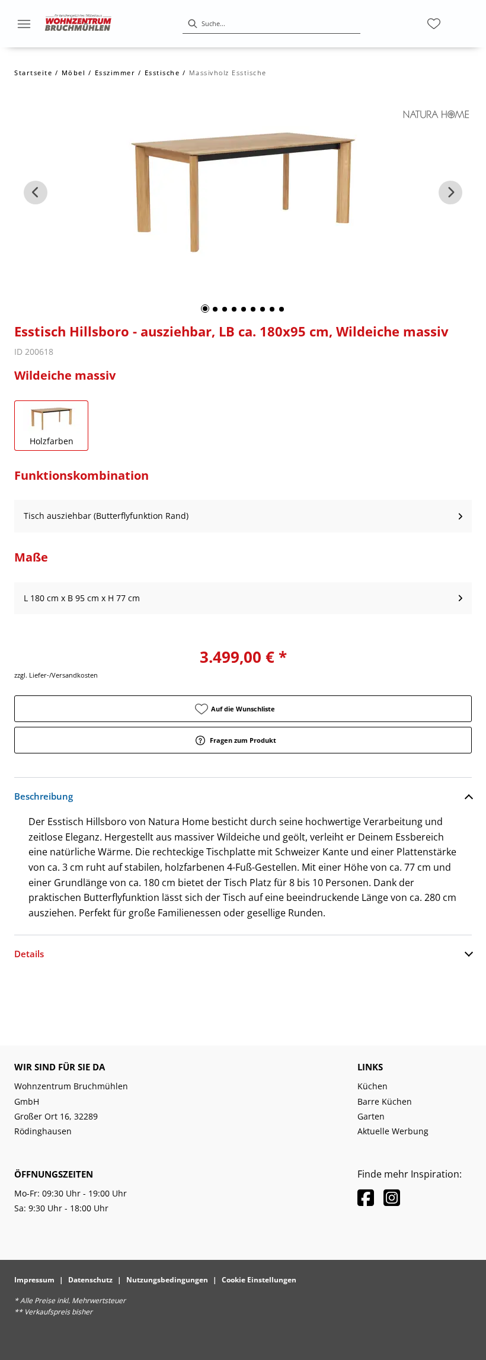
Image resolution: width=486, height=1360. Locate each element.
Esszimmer (115, 72)
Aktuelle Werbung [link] (393, 1131)
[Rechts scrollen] (450, 192)
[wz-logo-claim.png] (78, 23)
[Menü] (23, 23)
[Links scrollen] (35, 192)
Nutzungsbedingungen (167, 1280)
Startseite (33, 72)
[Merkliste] (433, 23)
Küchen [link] (372, 1086)
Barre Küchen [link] (384, 1101)
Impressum (34, 1280)
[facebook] (365, 1197)
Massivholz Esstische (228, 72)
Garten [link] (371, 1116)
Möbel (74, 72)
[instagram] (391, 1197)
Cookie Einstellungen (259, 1280)
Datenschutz (90, 1280)
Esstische (162, 72)
